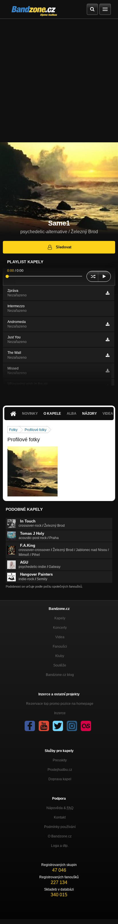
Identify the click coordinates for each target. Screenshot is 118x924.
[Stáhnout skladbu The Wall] (107, 355)
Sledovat (63, 247)
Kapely (59, 618)
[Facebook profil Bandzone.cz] (30, 726)
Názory (89, 414)
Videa (59, 637)
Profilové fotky (35, 430)
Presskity (60, 760)
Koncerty (60, 628)
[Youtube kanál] (44, 726)
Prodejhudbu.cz (60, 770)
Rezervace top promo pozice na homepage (59, 704)
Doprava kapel (59, 779)
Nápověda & (59, 808)
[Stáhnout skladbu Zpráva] (107, 293)
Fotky (13, 430)
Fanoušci (60, 646)
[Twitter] (58, 726)
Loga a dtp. (59, 846)
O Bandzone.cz (60, 836)
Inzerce (60, 713)
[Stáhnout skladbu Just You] (107, 340)
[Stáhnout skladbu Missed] (107, 371)
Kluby (59, 656)
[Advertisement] (59, 80)
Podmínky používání (60, 827)
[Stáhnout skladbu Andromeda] (107, 324)
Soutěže (59, 665)
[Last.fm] (86, 726)
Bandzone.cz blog (60, 675)
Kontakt (60, 817)
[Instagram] (72, 726)
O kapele (52, 414)
